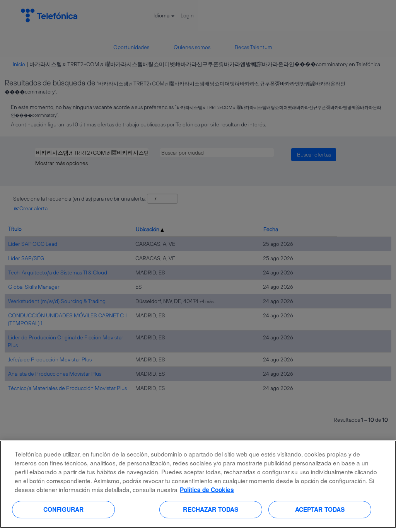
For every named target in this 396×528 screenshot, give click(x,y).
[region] (198, 484)
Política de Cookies (207, 489)
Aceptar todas (320, 509)
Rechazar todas (210, 509)
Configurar (63, 509)
